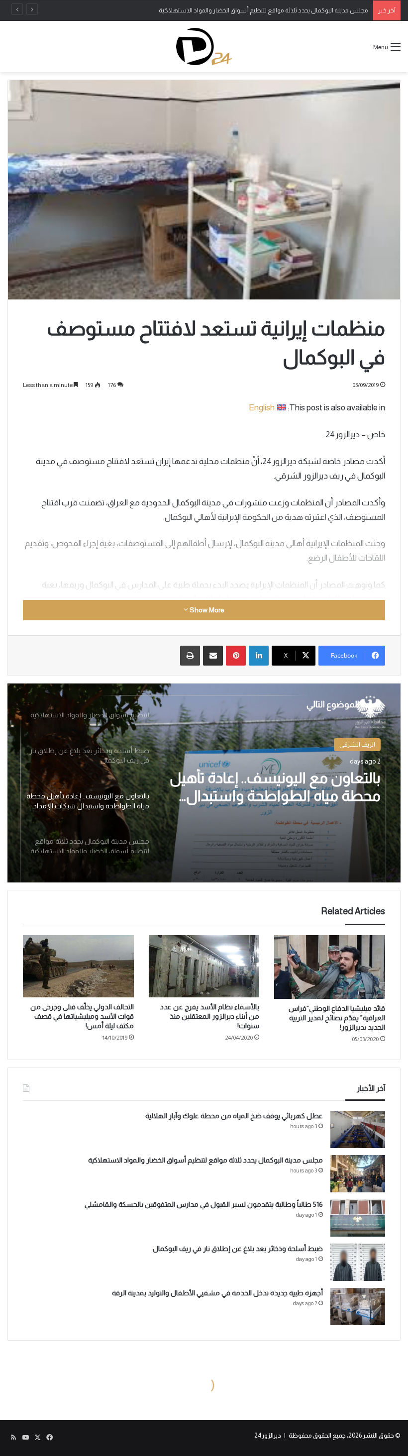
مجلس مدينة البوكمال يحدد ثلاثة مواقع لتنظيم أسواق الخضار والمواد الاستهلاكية (205, 1160)
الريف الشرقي (357, 744)
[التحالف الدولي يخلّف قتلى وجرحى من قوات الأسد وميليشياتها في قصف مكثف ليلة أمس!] (78, 966)
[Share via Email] (213, 656)
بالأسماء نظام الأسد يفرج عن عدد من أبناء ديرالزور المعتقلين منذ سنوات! (209, 1016)
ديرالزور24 (267, 1435)
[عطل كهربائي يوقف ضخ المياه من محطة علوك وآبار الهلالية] (357, 1129)
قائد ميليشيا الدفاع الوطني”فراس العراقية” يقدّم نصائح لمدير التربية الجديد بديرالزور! (337, 1017)
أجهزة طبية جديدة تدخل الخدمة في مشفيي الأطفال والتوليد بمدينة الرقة (217, 1293)
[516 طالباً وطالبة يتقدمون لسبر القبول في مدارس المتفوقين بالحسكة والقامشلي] (357, 1218)
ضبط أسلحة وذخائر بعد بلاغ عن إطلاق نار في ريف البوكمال (238, 1249)
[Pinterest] (236, 656)
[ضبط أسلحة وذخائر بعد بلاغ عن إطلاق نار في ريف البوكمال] (357, 1262)
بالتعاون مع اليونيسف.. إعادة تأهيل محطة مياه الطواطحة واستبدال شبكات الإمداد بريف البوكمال (275, 787)
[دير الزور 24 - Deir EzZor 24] (203, 46)
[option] (204, 782)
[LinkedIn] (259, 656)
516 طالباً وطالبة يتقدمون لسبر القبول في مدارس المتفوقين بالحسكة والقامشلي (204, 1204)
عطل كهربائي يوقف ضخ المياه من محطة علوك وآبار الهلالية (234, 1116)
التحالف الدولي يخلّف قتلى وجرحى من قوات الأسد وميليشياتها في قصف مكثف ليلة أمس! (82, 1016)
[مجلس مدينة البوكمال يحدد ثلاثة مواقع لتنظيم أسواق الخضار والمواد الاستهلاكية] (357, 1173)
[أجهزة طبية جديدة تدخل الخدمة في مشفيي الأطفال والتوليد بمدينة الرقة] (357, 1306)
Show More (206, 610)
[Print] (190, 656)
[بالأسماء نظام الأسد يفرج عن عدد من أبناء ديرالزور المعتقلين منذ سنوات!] (204, 966)
